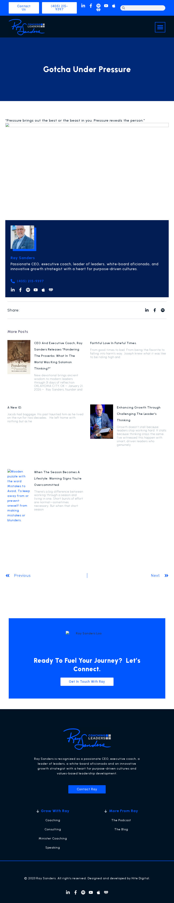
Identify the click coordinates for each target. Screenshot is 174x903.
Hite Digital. (141, 878)
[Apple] (114, 6)
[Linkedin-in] (83, 6)
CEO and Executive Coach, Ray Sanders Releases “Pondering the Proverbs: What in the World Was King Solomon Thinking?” (58, 355)
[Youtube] (106, 6)
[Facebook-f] (91, 6)
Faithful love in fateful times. (113, 343)
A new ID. (14, 407)
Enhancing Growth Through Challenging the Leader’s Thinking (139, 414)
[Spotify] (98, 6)
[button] (160, 27)
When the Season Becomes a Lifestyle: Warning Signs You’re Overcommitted (58, 478)
